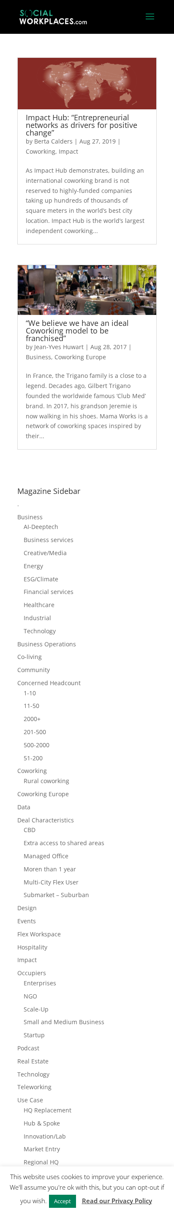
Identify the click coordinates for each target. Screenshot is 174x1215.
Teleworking (34, 1087)
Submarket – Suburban (56, 895)
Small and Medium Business (64, 1022)
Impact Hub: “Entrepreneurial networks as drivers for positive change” (81, 125)
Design (27, 908)
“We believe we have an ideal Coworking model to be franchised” (77, 330)
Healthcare (39, 605)
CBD (29, 830)
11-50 (31, 706)
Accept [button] (62, 1201)
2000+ (32, 719)
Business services (48, 540)
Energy (33, 566)
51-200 (33, 758)
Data (23, 807)
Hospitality (32, 947)
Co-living (29, 657)
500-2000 (36, 745)
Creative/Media (45, 553)
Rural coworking (46, 781)
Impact (68, 151)
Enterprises (40, 983)
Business (38, 357)
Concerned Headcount (49, 683)
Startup (34, 1035)
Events (26, 921)
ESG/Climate (41, 579)
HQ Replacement (47, 1110)
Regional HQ (41, 1162)
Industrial (37, 618)
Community (33, 670)
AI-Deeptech (41, 527)
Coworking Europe (80, 357)
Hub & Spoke (42, 1123)
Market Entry (42, 1149)
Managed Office (46, 856)
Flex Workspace (39, 934)
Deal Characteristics (45, 820)
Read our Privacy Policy (117, 1200)
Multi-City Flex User (51, 882)
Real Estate (33, 1061)
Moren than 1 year (50, 869)
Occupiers (31, 973)
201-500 (35, 732)
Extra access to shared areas (64, 843)
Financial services (48, 592)
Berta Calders (53, 141)
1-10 (30, 693)
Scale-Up (36, 1009)
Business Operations (46, 644)
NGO (30, 996)
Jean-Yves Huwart (59, 347)
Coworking (40, 151)
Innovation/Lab (45, 1136)
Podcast (28, 1048)
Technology (40, 631)
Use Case (30, 1100)
